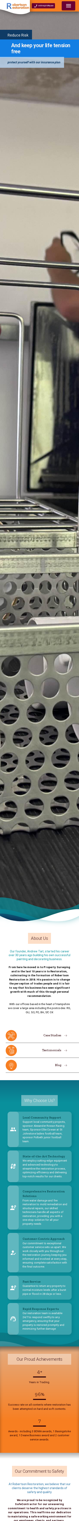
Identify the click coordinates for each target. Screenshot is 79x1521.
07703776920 (46, 5)
